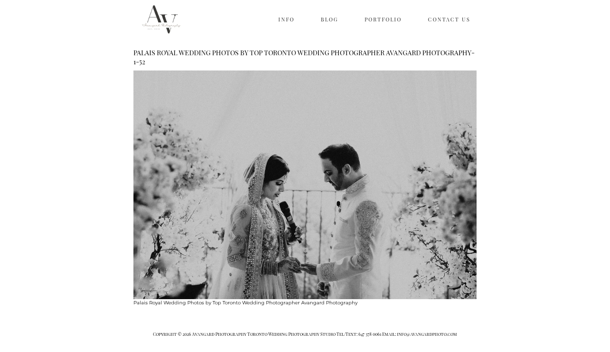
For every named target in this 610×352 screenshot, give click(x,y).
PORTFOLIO (383, 19)
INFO (286, 19)
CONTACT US (449, 19)
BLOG (329, 19)
